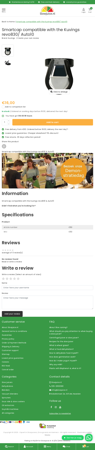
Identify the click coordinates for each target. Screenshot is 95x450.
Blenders (6, 390)
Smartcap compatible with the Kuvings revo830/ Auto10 (41, 21)
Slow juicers (7, 382)
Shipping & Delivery (10, 346)
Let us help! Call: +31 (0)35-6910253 (18, 208)
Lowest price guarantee (12, 358)
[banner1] (47, 170)
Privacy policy (8, 339)
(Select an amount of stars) (21, 274)
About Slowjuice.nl (10, 327)
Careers (5, 362)
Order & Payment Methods (14, 342)
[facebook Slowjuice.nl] (51, 407)
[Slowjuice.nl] (47, 10)
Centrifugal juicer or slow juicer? (64, 337)
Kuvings (11, 38)
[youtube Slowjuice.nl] (60, 407)
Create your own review (28, 38)
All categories (8, 413)
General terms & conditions (14, 331)
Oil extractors (8, 405)
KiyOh (35, 440)
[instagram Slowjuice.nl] (56, 407)
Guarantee (7, 335)
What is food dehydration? (61, 349)
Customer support (10, 350)
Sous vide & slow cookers (13, 401)
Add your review (12, 313)
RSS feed (6, 366)
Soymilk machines (10, 409)
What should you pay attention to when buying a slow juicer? (70, 332)
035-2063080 (57, 386)
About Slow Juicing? (58, 327)
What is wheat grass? (59, 345)
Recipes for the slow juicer (61, 341)
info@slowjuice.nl (59, 390)
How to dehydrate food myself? (63, 353)
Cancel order (8, 369)
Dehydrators (7, 386)
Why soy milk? (55, 364)
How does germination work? (62, 357)
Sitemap (6, 354)
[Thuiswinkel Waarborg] (47, 425)
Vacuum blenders (10, 394)
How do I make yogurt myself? (63, 360)
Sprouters (6, 397)
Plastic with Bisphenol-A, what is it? (65, 368)
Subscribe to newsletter (60, 413)
